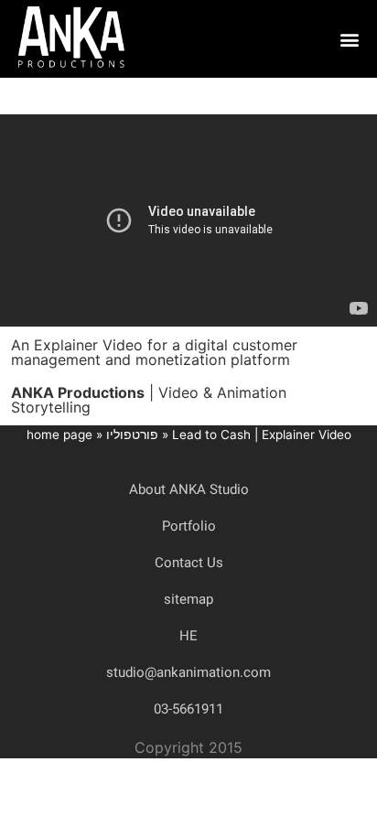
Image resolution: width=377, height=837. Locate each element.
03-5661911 (188, 709)
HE (188, 636)
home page (59, 434)
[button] (349, 39)
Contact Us (189, 563)
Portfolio (189, 526)
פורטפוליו (132, 434)
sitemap (188, 599)
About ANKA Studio (189, 489)
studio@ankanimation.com (188, 672)
